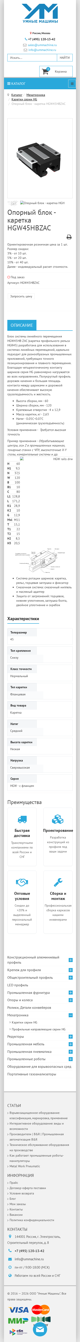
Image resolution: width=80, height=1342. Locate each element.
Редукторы (15, 1036)
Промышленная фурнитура (28, 992)
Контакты (16, 1209)
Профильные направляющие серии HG (39, 1029)
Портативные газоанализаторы (31, 1074)
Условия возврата (22, 1193)
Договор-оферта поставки (28, 1188)
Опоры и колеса (20, 1000)
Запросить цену (21, 296)
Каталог (17, 83)
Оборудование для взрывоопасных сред (39, 1066)
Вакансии (16, 1215)
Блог (13, 1199)
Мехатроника (35, 95)
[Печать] (69, 238)
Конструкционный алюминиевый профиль (33, 959)
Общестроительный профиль (30, 977)
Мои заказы (18, 1204)
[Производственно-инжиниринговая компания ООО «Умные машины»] (40, 13)
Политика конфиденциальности (32, 1220)
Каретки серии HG (24, 99)
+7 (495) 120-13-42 (41, 39)
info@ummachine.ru (42, 50)
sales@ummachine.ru (42, 45)
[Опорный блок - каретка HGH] (13, 203)
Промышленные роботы (26, 1059)
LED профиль (17, 985)
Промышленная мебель (25, 1044)
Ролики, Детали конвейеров (29, 1007)
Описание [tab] (22, 325)
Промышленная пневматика (29, 1051)
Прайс (14, 1183)
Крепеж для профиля (24, 970)
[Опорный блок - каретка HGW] (40, 158)
